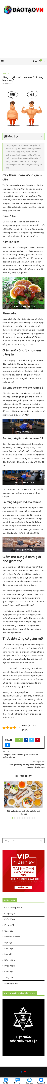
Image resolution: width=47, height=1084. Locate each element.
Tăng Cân (8, 977)
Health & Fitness (12, 936)
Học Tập (8, 942)
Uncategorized (11, 983)
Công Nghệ (9, 913)
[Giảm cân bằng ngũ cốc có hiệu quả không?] (23, 794)
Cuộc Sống (9, 919)
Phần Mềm (9, 966)
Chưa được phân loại (14, 907)
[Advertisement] (23, 33)
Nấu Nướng (9, 960)
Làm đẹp (8, 948)
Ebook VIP (9, 925)
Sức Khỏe (8, 972)
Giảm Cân (6, 73)
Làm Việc (8, 954)
